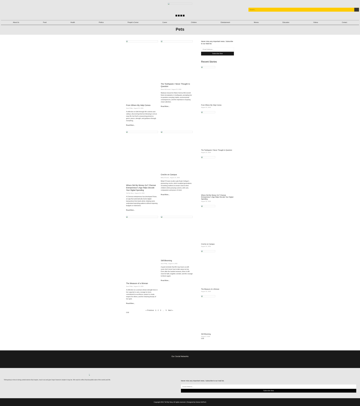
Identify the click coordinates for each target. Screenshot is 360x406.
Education (286, 22)
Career (164, 22)
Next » (170, 310)
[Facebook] (176, 15)
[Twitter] (181, 15)
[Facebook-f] (171, 361)
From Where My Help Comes (138, 105)
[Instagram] (179, 15)
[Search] (356, 10)
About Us (16, 22)
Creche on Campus (169, 175)
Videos (315, 22)
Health (72, 22)
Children (194, 22)
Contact (344, 22)
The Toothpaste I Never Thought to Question (216, 150)
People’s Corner (133, 22)
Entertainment (225, 22)
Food (44, 22)
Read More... (130, 125)
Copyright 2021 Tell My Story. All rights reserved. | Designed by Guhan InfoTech (180, 402)
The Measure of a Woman (137, 283)
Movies (256, 22)
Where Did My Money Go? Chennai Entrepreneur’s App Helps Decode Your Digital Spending (141, 187)
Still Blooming (166, 260)
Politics (101, 22)
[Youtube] (183, 15)
